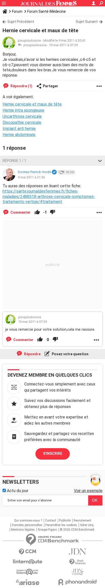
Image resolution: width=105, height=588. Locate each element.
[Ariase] (27, 582)
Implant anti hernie (19, 128)
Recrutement (82, 520)
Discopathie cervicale (22, 122)
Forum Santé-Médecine (46, 11)
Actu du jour (17, 490)
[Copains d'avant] (27, 572)
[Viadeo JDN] (77, 572)
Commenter (20, 212)
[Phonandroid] (77, 582)
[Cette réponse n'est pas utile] (52, 212)
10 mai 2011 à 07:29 (63, 45)
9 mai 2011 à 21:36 (31, 177)
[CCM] (27, 552)
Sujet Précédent (20, 22)
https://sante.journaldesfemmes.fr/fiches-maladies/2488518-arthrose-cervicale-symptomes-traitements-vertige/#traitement (49, 196)
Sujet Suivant (87, 22)
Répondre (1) (21, 86)
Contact (50, 520)
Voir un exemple (88, 490)
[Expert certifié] (54, 172)
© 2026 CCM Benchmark (77, 529)
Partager (50, 86)
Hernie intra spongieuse (23, 110)
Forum (17, 11)
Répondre (32, 354)
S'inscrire (52, 453)
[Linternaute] (27, 561)
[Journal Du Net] (77, 551)
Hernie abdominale (19, 134)
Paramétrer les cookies (61, 525)
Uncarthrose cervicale (22, 116)
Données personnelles (27, 525)
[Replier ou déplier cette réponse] (100, 161)
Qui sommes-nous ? (28, 520)
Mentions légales (23, 529)
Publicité (65, 520)
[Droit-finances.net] (77, 562)
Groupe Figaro (47, 529)
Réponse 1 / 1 (14, 161)
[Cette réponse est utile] (37, 212)
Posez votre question (69, 354)
